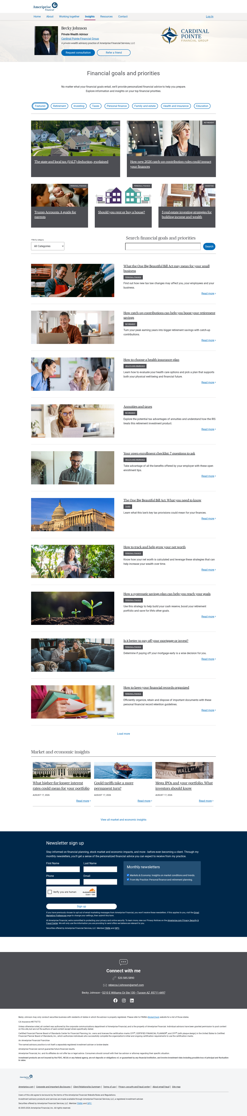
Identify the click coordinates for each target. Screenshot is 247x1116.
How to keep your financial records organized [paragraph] (156, 687)
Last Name (90, 863)
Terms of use (109, 1086)
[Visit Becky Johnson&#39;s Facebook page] (116, 1000)
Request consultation (78, 52)
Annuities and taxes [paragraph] (138, 406)
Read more (207, 293)
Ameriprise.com (25, 1086)
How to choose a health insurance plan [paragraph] (151, 360)
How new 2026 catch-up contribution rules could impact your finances (170, 164)
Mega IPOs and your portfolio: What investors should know (184, 785)
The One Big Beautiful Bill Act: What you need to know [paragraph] (162, 500)
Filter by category (37, 240)
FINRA (107, 928)
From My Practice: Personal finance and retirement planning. (161, 879)
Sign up (81, 906)
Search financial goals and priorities (161, 238)
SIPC (117, 928)
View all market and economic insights (123, 819)
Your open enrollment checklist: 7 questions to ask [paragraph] (159, 453)
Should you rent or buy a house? (121, 212)
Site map (176, 1086)
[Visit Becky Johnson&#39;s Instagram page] (124, 1000)
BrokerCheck (153, 1017)
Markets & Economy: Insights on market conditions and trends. (162, 875)
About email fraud (161, 1086)
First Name (52, 863)
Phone (50, 875)
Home (37, 16)
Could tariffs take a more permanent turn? (113, 785)
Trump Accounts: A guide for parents (55, 215)
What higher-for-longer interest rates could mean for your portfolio (61, 785)
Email (87, 875)
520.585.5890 (126, 978)
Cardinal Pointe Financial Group (80, 38)
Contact (123, 16)
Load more (123, 733)
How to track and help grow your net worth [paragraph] (155, 547)
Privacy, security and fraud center (134, 1086)
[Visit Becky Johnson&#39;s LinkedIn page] (132, 1000)
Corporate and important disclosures (53, 1086)
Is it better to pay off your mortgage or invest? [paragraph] (156, 641)
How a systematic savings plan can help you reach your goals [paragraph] (167, 594)
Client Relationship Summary (86, 1086)
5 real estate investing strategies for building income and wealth (187, 215)
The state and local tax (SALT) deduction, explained (71, 161)
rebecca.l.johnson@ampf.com (126, 985)
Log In (209, 16)
